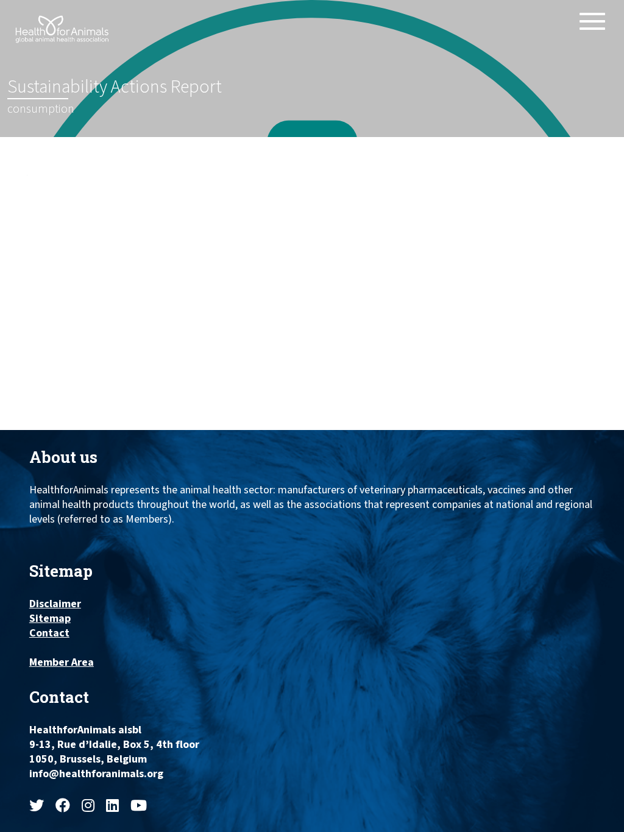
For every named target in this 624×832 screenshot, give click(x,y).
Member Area (61, 662)
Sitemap (50, 619)
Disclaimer (55, 604)
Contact (49, 633)
